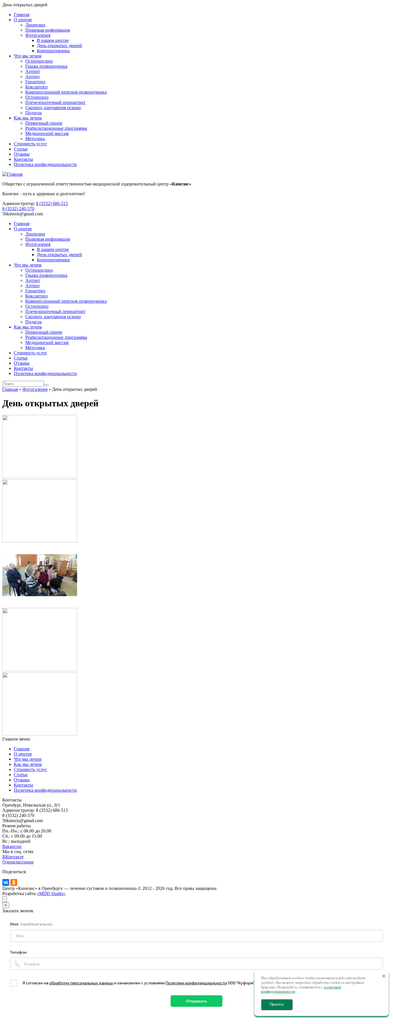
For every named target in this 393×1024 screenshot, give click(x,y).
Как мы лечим (28, 117)
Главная (21, 14)
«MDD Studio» (51, 893)
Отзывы (22, 154)
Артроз (32, 76)
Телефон (18, 952)
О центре (23, 19)
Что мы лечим (27, 55)
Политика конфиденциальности (45, 164)
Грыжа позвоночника (46, 66)
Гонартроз (35, 81)
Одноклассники (18, 861)
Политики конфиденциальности (196, 982)
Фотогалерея (37, 35)
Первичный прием (43, 123)
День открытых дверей (59, 45)
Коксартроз (36, 86)
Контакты (23, 159)
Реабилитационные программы (56, 128)
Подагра (33, 112)
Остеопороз (36, 97)
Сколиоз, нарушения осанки (53, 107)
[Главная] (12, 174)
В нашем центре (53, 40)
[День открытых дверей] (39, 476)
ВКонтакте (13, 856)
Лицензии (35, 24)
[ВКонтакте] (5, 882)
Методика (35, 138)
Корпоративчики (53, 50)
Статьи (21, 148)
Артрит (32, 71)
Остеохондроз (39, 61)
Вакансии (12, 846)
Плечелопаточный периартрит (55, 102)
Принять (277, 1004)
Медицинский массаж (47, 133)
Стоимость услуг (30, 143)
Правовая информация (47, 30)
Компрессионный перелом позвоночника (66, 92)
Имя (31, 923)
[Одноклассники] (13, 882)
